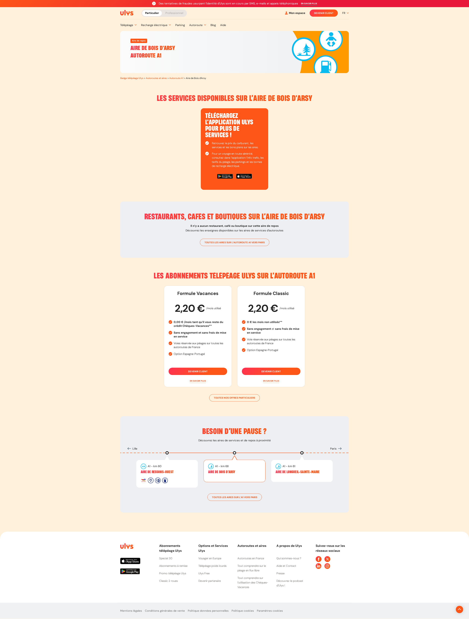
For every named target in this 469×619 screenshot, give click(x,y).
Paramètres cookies (270, 611)
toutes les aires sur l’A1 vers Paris (234, 497)
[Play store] (225, 177)
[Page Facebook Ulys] (319, 559)
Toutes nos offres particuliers (234, 397)
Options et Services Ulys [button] (213, 548)
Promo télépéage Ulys (172, 573)
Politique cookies (243, 611)
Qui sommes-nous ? (288, 558)
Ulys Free (204, 573)
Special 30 (165, 558)
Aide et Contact (286, 566)
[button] (309, 3)
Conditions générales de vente (165, 611)
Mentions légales (131, 611)
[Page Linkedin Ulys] (319, 566)
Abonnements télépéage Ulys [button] (170, 548)
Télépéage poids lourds (212, 566)
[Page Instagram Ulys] (327, 566)
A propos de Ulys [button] (289, 546)
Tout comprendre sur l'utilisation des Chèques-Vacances (252, 582)
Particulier (152, 13)
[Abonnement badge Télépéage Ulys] (126, 13)
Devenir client (323, 13)
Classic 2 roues (168, 581)
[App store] (244, 177)
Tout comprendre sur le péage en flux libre (251, 568)
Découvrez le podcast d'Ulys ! (289, 583)
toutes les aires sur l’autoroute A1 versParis (234, 242)
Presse (280, 573)
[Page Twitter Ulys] (327, 559)
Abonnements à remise (173, 566)
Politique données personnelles (208, 611)
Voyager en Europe (209, 558)
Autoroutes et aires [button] (251, 546)
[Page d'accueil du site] (126, 546)
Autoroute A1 (176, 78)
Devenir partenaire (209, 581)
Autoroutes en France (250, 558)
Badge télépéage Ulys (131, 78)
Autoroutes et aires (156, 78)
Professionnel (174, 13)
